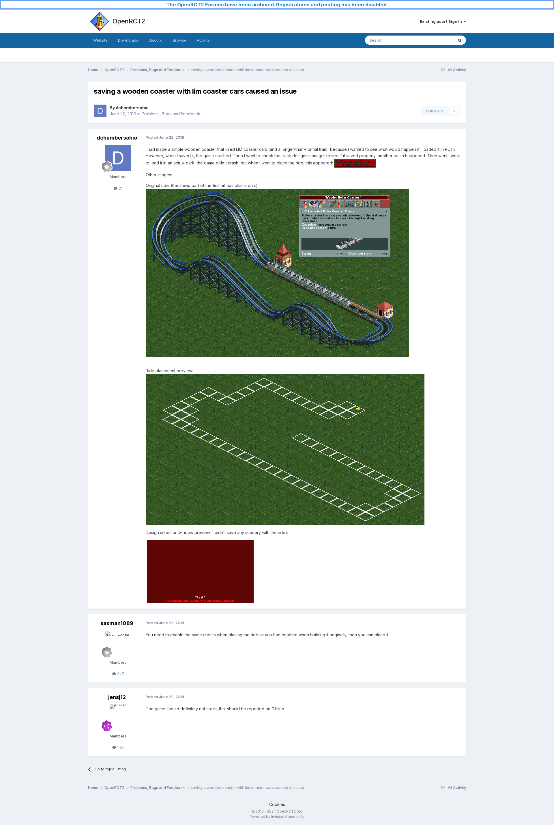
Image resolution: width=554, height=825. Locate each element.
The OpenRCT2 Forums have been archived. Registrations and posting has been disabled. (277, 5)
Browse (179, 40)
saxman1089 (116, 623)
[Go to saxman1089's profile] (118, 644)
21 (119, 188)
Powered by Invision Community (277, 816)
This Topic (436, 40)
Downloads (128, 40)
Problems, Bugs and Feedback (171, 113)
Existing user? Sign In (442, 21)
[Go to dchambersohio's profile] (100, 111)
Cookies (277, 804)
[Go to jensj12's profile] (118, 718)
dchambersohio (132, 107)
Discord (155, 40)
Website (100, 40)
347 (120, 673)
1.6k (120, 747)
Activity (203, 40)
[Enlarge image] (355, 162)
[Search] (459, 40)
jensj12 (117, 697)
